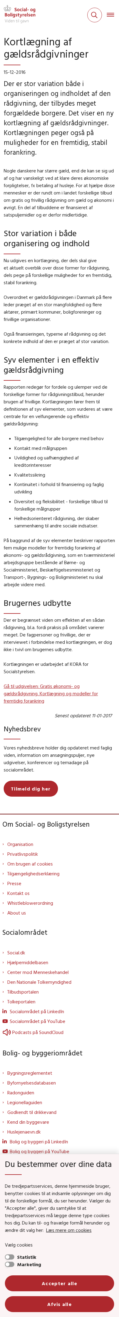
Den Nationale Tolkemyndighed (39, 982)
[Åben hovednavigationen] (113, 15)
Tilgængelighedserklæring (33, 873)
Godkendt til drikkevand (31, 1112)
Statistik (26, 1257)
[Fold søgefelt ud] (94, 15)
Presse (14, 883)
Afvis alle (59, 1304)
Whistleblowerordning (30, 903)
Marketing (29, 1264)
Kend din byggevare (28, 1122)
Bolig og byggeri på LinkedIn (39, 1141)
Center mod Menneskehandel (38, 972)
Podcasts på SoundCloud (37, 1032)
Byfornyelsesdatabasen (31, 1083)
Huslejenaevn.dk (24, 1132)
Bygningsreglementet (29, 1073)
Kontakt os (18, 893)
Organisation (20, 844)
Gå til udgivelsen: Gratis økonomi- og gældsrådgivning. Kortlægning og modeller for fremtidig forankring (51, 693)
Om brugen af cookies (30, 864)
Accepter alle (59, 1283)
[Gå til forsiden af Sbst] (17, 15)
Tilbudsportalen (23, 992)
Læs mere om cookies (69, 1230)
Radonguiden (20, 1092)
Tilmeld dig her (31, 789)
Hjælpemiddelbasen (27, 962)
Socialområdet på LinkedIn (37, 1011)
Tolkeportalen (21, 1001)
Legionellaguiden (24, 1102)
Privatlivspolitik (22, 854)
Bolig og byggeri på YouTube (39, 1151)
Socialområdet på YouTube (37, 1021)
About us (16, 913)
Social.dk (16, 952)
